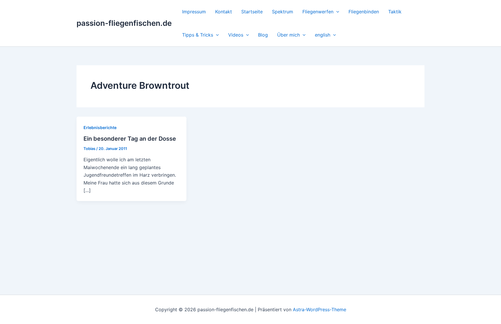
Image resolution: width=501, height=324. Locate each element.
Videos (235, 35)
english (322, 35)
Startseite (252, 12)
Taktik (395, 12)
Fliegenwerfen (317, 12)
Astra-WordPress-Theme (319, 309)
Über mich (288, 35)
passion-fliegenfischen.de (124, 23)
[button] (336, 11)
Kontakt (223, 12)
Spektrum (282, 12)
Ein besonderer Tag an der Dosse (130, 138)
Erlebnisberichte (100, 127)
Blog (263, 35)
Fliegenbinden (363, 12)
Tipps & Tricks (197, 35)
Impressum (194, 12)
